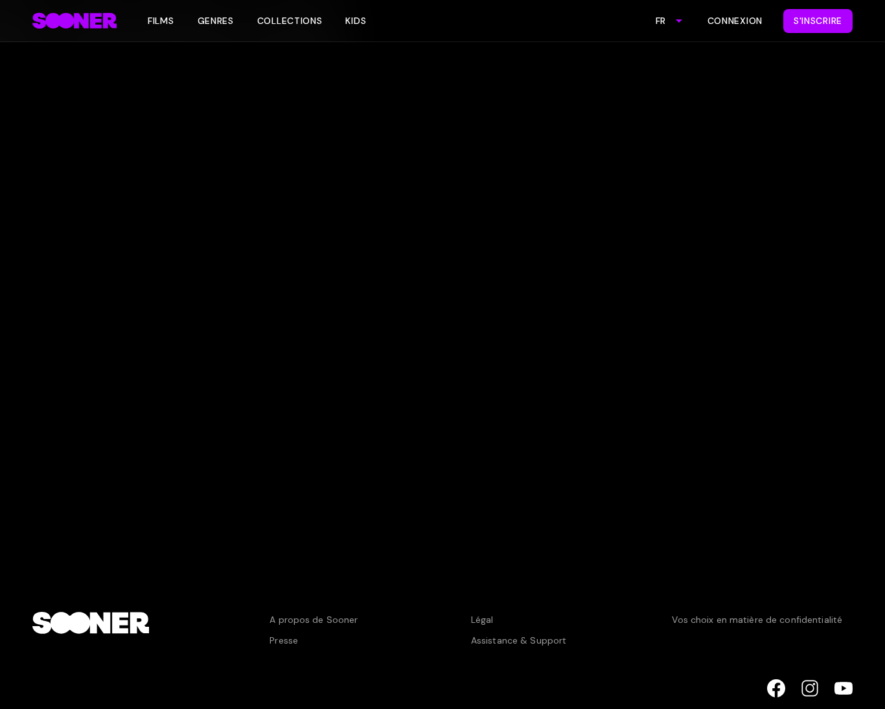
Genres (216, 21)
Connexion (735, 21)
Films (161, 21)
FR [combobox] (660, 21)
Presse (284, 640)
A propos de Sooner (314, 619)
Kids (355, 21)
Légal (482, 619)
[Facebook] (776, 688)
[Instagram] (810, 688)
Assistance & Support (518, 640)
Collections (290, 21)
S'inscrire (818, 21)
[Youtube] (843, 688)
